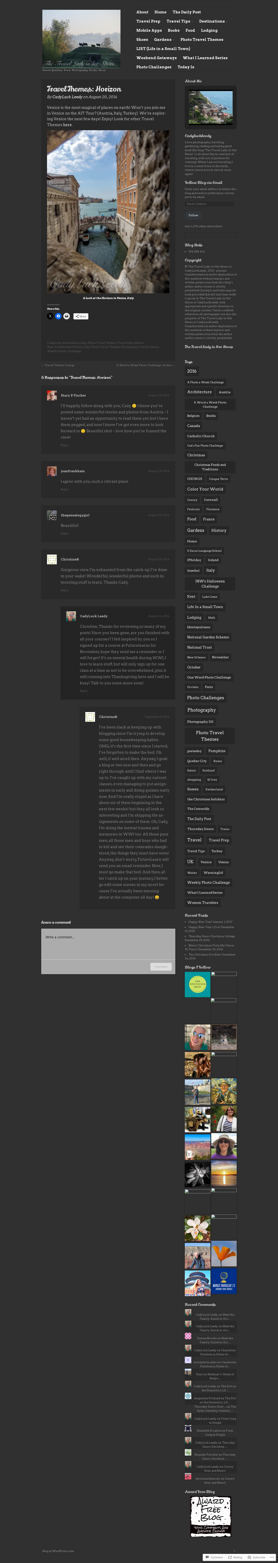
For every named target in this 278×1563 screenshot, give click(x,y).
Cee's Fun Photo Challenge (205, 445)
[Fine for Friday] (197, 1229)
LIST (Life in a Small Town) (163, 49)
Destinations (212, 21)
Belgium (193, 416)
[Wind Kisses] (197, 1147)
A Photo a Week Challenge (205, 382)
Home (160, 12)
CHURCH (194, 479)
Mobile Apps (149, 30)
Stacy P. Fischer (73, 395)
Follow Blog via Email (203, 182)
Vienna (223, 862)
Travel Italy (125, 342)
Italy (84, 342)
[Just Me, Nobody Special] (197, 1120)
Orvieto (192, 687)
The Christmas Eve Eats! (204, 954)
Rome (217, 761)
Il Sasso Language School (204, 550)
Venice (138, 342)
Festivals (193, 509)
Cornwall (211, 500)
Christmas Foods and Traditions (210, 467)
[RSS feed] (234, 1550)
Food (190, 30)
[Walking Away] (224, 984)
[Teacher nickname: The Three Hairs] (223, 1011)
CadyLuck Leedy (67, 97)
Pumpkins (216, 751)
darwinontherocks (208, 1478)
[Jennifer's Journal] (224, 1174)
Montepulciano (198, 627)
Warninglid (213, 873)
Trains (225, 829)
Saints (191, 770)
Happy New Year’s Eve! (204, 927)
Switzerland (214, 789)
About (142, 12)
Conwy (192, 499)
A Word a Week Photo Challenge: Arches (144, 365)
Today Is (185, 67)
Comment (161, 966)
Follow (193, 215)
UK (190, 861)
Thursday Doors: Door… (210, 1406)
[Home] (81, 39)
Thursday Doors (200, 829)
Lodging (209, 30)
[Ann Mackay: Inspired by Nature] (224, 1201)
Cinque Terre (218, 479)
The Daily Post (187, 12)
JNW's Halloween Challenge (210, 583)
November (220, 657)
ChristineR (70, 559)
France (209, 519)
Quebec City (197, 761)
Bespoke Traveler (206, 1454)
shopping (194, 779)
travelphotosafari (205, 1362)
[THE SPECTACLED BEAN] (197, 985)
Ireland (213, 560)
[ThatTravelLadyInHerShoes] (197, 1038)
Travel (143, 346)
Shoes (142, 39)
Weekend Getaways (156, 58)
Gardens (162, 39)
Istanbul (193, 570)
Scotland (208, 770)
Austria (225, 392)
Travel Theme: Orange (59, 365)
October (194, 667)
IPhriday (194, 560)
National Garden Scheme (208, 637)
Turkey (217, 851)
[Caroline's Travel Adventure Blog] (224, 1119)
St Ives (212, 779)
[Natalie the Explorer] (224, 1146)
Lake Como (209, 596)
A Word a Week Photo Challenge (210, 404)
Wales (192, 872)
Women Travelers (202, 903)
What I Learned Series (205, 58)
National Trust (199, 647)
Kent (191, 596)
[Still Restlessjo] (197, 1202)
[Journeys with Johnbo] (224, 1091)
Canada (193, 426)
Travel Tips (178, 21)
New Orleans (196, 657)
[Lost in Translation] (197, 1065)
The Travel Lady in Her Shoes (209, 347)
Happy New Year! (200, 921)
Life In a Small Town (205, 607)
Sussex (193, 789)
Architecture (62, 346)
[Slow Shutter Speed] (197, 1175)
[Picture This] (197, 1256)
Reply (65, 445)
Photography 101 (200, 722)
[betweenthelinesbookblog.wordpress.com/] (224, 1227)
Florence (212, 509)
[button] (201, 114)
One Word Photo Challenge (209, 677)
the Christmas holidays (206, 799)
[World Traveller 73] (224, 1281)
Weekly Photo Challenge (64, 351)
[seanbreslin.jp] (224, 1065)
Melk (211, 617)
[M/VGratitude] (197, 1092)
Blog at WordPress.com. (58, 1551)
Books (173, 30)
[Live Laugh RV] (224, 1254)
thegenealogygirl (75, 515)
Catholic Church (201, 436)
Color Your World (205, 489)
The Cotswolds (198, 809)
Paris (209, 687)
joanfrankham (73, 471)
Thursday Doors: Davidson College (211, 936)
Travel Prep (148, 21)
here (67, 125)
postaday (194, 751)
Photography (129, 346)
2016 (192, 371)
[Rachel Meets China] (197, 1283)
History (77, 346)
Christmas (196, 455)
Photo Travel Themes (202, 39)
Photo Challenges (153, 67)
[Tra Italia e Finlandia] (224, 1038)
